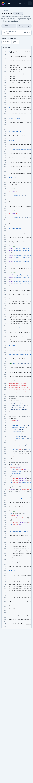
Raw (16, 42)
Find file (7, 42)
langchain (6, 13)
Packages (5, 10)
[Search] (25, 3)
